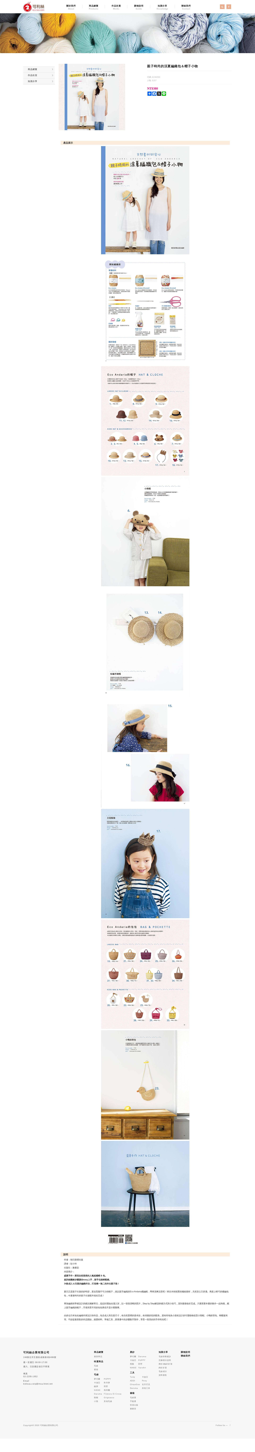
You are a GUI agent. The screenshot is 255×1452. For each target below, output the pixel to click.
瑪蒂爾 (107, 1390)
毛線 (96, 1366)
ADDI (132, 1381)
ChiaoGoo (135, 1384)
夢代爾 (97, 1379)
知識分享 (162, 7)
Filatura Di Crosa (113, 1394)
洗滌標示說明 (165, 1360)
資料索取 (163, 1375)
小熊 (96, 1401)
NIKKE (97, 1390)
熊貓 (96, 1397)
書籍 (96, 1369)
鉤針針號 (163, 1368)
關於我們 (71, 7)
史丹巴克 (146, 1384)
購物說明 (138, 7)
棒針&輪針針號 (166, 1364)
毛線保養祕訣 (165, 1356)
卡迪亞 (97, 1383)
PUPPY (107, 1379)
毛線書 (133, 1397)
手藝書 (133, 1401)
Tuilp (132, 1377)
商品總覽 (93, 7)
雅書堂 (133, 1409)
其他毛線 (108, 1401)
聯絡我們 (186, 7)
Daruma (98, 1394)
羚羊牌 (107, 1383)
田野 (106, 1386)
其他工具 (146, 1388)
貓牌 (96, 1386)
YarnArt (142, 1368)
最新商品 (98, 1356)
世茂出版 (134, 1405)
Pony (144, 1381)
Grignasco (109, 1397)
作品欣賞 (116, 7)
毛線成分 (163, 1371)
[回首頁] (34, 6)
